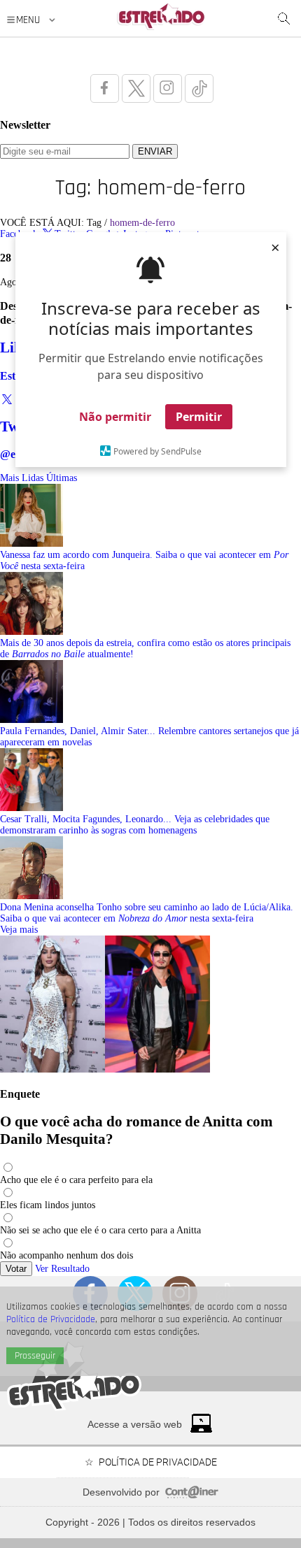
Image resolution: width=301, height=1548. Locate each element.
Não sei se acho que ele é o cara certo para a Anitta (100, 1230)
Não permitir (115, 416)
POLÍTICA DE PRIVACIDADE (158, 1462)
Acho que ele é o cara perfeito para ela (76, 1180)
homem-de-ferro (142, 222)
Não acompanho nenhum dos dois (66, 1255)
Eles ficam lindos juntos (47, 1205)
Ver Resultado (62, 1268)
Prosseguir (35, 1355)
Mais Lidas (21, 478)
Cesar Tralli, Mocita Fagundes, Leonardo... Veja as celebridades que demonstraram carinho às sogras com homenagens (135, 825)
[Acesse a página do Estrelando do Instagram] (167, 88)
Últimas (61, 478)
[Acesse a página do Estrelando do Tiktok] (199, 88)
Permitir (199, 416)
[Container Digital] (191, 1494)
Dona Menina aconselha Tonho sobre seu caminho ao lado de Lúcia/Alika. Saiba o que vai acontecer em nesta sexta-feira (146, 913)
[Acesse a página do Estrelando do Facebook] (104, 88)
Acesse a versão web (135, 1424)
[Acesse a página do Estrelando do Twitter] (136, 88)
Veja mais (19, 929)
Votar (16, 1268)
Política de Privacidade (50, 1319)
